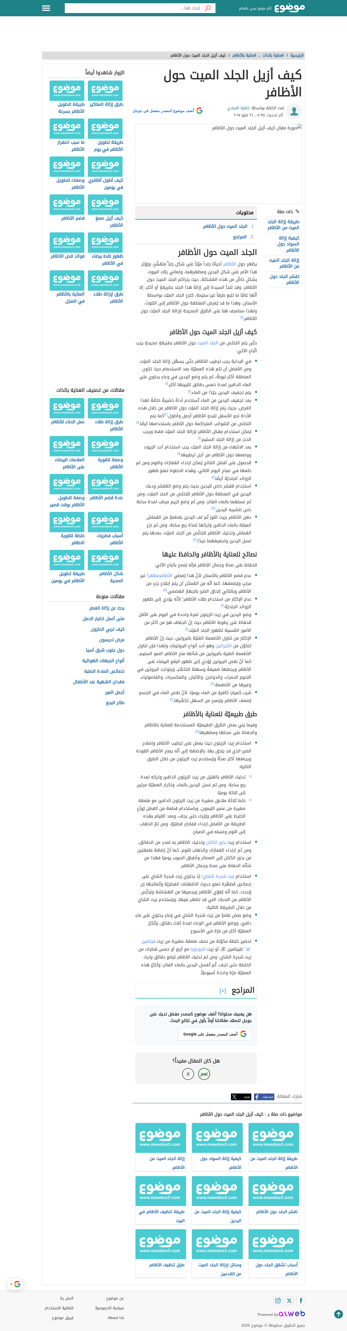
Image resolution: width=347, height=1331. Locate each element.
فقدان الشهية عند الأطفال (98, 682)
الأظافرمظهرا (159, 575)
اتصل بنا (66, 1298)
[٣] (213, 508)
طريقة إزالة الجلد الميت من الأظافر (283, 224)
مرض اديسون (111, 640)
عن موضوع (115, 1298)
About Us (116, 1318)
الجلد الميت (207, 343)
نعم (204, 1074)
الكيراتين (224, 646)
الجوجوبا (198, 949)
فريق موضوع (62, 1318)
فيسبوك (267, 1097)
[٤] (195, 540)
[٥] (165, 590)
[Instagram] (278, 1300)
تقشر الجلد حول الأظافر (284, 279)
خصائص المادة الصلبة (104, 671)
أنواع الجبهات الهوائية (103, 661)
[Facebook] (300, 1300)
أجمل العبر (114, 693)
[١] (241, 317)
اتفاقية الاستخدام (59, 1308)
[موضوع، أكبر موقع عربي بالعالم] (290, 8)
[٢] (165, 415)
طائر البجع (115, 703)
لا (188, 1074)
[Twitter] (289, 1300)
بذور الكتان (216, 842)
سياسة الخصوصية (109, 1308)
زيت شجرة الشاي (218, 876)
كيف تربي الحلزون (107, 629)
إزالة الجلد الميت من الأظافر (284, 263)
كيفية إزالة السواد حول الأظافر (288, 244)
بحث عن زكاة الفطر (106, 608)
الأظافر (229, 264)
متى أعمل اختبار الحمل (103, 619)
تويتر (247, 1097)
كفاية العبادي (238, 108)
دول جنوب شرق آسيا (105, 650)
